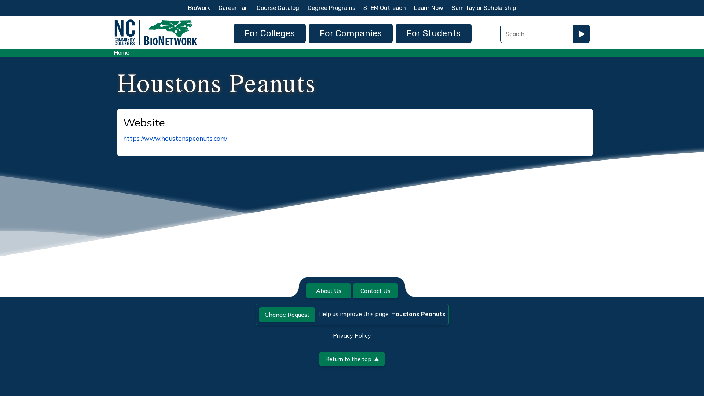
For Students (434, 33)
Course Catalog (278, 7)
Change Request (287, 314)
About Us (328, 290)
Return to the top (348, 359)
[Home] (156, 21)
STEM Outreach (384, 7)
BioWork (199, 7)
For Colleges (270, 33)
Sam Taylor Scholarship (484, 7)
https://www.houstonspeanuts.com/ (175, 138)
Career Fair (234, 7)
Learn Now (428, 7)
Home (121, 52)
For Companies (351, 33)
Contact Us (375, 290)
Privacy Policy (352, 335)
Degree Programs (331, 7)
